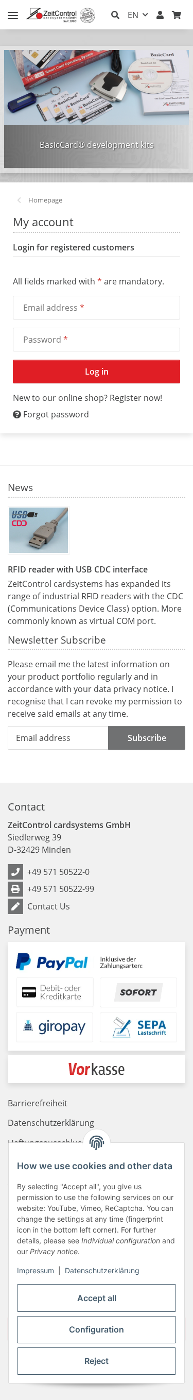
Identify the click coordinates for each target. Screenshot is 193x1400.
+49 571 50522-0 (58, 872)
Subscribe (147, 738)
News (20, 487)
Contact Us (48, 906)
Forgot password (55, 414)
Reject (96, 1361)
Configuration (96, 1329)
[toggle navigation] (13, 11)
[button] (115, 15)
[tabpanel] (96, 109)
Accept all (96, 1298)
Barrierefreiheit (37, 1103)
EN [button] (133, 15)
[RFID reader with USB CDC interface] (38, 530)
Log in (97, 371)
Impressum (35, 1270)
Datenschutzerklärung (102, 1270)
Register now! (136, 397)
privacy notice (140, 689)
